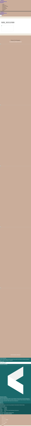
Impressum (14, 354)
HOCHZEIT (4, 7)
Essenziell (2, 361)
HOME (3, 4)
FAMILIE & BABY (5, 6)
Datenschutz (18, 354)
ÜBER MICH (4, 5)
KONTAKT (4, 9)
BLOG (3, 10)
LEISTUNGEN (4, 8)
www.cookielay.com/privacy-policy (9, 412)
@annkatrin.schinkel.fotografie (15, 41)
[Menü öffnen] (1, 15)
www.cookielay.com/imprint (8, 413)
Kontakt (12, 354)
